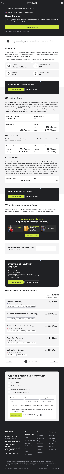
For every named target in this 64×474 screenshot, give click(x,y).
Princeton (19, 340)
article (51, 211)
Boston (19, 316)
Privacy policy (55, 468)
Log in (3, 3)
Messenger (43, 398)
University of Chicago (15, 350)
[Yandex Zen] (10, 453)
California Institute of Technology (20, 326)
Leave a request (16, 89)
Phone (27, 398)
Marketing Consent (21, 411)
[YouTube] (17, 453)
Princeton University (15, 338)
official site (50, 59)
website (42, 110)
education (12, 441)
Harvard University (14, 302)
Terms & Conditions (44, 468)
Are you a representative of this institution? (17, 31)
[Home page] (32, 3)
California (19, 328)
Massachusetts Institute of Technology (22, 314)
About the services (32, 89)
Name (11, 398)
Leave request (15, 415)
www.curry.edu (29, 12)
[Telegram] (37, 415)
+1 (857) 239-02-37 (11, 436)
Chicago (19, 352)
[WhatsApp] (40, 415)
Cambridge (20, 304)
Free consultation (32, 27)
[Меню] (61, 3)
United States (12, 304)
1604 (36, 361)
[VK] (14, 453)
